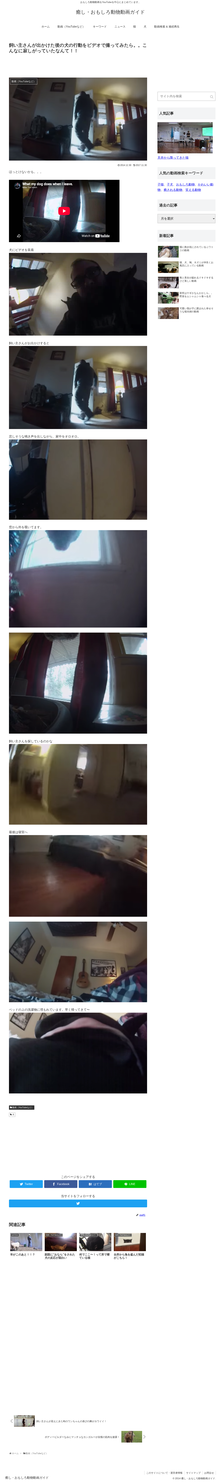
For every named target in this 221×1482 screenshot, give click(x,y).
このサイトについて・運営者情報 (164, 1472)
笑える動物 (193, 190)
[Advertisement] (78, 64)
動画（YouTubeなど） (22, 1107)
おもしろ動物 (185, 184)
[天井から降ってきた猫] (185, 152)
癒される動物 (173, 190)
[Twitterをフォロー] (78, 1203)
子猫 (160, 184)
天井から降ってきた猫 (173, 157)
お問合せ (209, 1472)
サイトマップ (193, 1472)
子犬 (170, 184)
